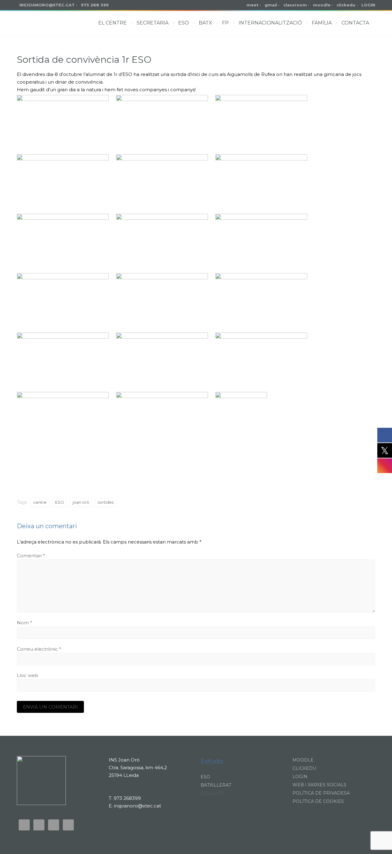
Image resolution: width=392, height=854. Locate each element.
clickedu (346, 4)
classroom (295, 4)
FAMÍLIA (322, 23)
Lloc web (27, 675)
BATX (205, 23)
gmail (271, 4)
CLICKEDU (304, 768)
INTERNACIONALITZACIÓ (270, 23)
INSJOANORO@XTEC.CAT (47, 4)
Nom (24, 623)
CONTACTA (355, 23)
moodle (321, 4)
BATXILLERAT (216, 785)
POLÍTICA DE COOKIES (318, 801)
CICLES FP (212, 793)
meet (252, 4)
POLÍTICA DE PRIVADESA (321, 793)
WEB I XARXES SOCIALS (319, 785)
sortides (106, 502)
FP (225, 23)
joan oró (81, 502)
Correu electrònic (39, 649)
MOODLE (303, 760)
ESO (183, 23)
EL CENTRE (112, 23)
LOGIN (368, 4)
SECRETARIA (152, 23)
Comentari (31, 556)
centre (40, 502)
